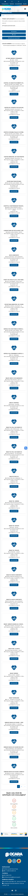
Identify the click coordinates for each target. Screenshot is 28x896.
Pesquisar (14, 31)
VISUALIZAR (14, 68)
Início (3, 15)
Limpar (14, 34)
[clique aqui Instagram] (16, 890)
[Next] (25, 786)
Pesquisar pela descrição (9, 25)
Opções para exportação (14, 38)
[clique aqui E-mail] (12, 890)
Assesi (8, 894)
